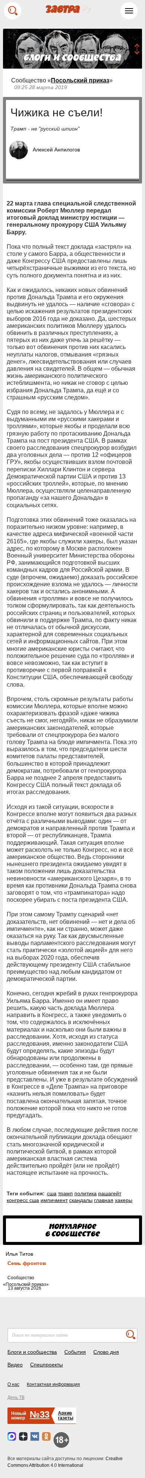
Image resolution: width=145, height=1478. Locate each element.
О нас (13, 1384)
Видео (15, 1365)
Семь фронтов (26, 1263)
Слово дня (106, 1352)
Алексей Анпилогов (56, 150)
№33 (39, 1414)
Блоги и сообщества (32, 1352)
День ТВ (16, 1397)
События (75, 1352)
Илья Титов (19, 1254)
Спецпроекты (46, 1365)
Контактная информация (53, 1384)
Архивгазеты (65, 1415)
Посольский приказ (80, 80)
